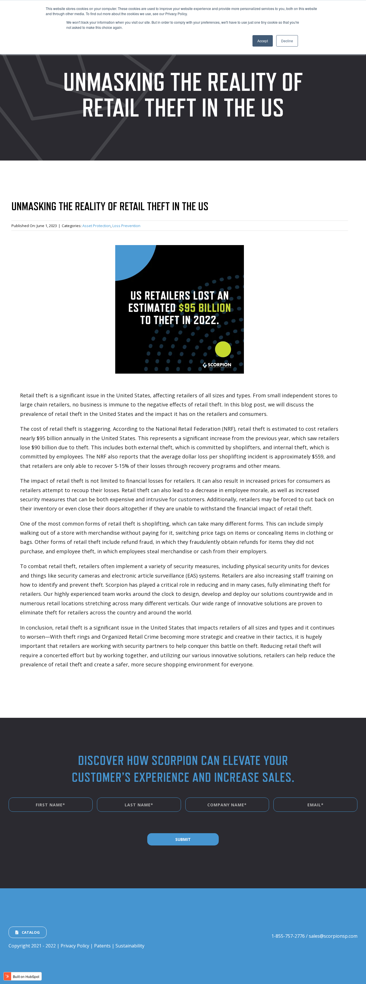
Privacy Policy (75, 946)
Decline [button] (287, 40)
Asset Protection (96, 225)
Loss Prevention (126, 225)
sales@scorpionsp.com (333, 936)
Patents (102, 946)
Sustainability (130, 946)
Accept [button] (262, 40)
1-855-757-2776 (288, 936)
